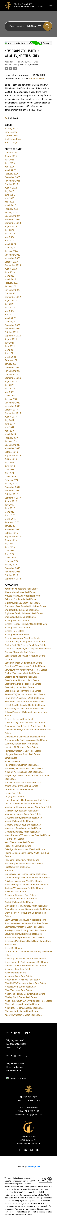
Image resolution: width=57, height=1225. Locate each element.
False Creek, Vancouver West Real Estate (25, 698)
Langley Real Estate (14, 796)
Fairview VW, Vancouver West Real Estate (25, 694)
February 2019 (12, 438)
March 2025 (10, 205)
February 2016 (12, 561)
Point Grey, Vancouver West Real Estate (24, 863)
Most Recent (11, 152)
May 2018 (9, 469)
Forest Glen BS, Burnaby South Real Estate (25, 705)
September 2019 (13, 413)
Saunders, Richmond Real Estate (20, 895)
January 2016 (11, 564)
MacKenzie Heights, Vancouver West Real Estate (28, 807)
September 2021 (13, 335)
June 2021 (10, 346)
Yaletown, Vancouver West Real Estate (23, 1015)
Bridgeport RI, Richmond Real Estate (22, 610)
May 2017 (9, 512)
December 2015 (12, 568)
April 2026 (10, 166)
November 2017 (12, 490)
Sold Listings (11, 142)
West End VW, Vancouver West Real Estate (25, 983)
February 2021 (12, 360)
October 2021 (11, 332)
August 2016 (11, 540)
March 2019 (10, 434)
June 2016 (10, 547)
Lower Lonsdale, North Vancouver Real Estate (27, 800)
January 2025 (11, 212)
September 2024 (13, 223)
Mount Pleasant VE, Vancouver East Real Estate (27, 835)
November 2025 (12, 180)
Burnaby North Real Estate (17, 627)
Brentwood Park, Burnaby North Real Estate (25, 606)
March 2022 (10, 318)
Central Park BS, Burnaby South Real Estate (25, 645)
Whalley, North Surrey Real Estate (26, 65)
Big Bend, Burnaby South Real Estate (22, 603)
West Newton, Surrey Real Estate (21, 986)
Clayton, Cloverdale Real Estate (20, 652)
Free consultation (14, 1070)
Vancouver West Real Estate (18, 976)
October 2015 (11, 575)
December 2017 (12, 487)
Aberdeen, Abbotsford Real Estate (21, 588)
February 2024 (12, 247)
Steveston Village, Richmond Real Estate (24, 937)
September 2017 (13, 497)
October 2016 (11, 533)
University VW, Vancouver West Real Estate (25, 958)
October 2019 (11, 409)
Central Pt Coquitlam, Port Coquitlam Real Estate (28, 648)
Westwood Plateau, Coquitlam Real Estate (25, 994)
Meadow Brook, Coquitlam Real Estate (23, 824)
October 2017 (11, 494)
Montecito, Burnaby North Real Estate (23, 831)
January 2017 (11, 526)
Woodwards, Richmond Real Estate (21, 1011)
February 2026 (12, 173)
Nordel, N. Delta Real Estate (18, 846)
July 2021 (9, 343)
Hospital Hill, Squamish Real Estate (22, 765)
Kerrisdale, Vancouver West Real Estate (24, 768)
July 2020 (9, 385)
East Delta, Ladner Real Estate (19, 687)
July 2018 (9, 462)
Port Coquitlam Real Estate (18, 867)
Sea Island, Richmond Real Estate (21, 898)
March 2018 (10, 476)
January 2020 (11, 399)
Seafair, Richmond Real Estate (19, 902)
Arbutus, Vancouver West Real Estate (22, 595)
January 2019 (11, 441)
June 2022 (10, 307)
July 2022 (9, 304)
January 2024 (11, 251)
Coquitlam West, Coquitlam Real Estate (23, 662)
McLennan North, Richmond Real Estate (23, 817)
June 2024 (10, 233)
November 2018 (12, 448)
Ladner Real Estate (14, 793)
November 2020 (12, 371)
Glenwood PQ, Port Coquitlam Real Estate (25, 722)
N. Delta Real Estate (14, 838)
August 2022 (11, 300)
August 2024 (11, 226)
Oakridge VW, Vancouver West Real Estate (25, 849)
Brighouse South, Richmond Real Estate (24, 613)
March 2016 (10, 557)
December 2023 (12, 254)
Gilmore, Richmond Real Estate (19, 719)
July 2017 (9, 505)
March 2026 (10, 170)
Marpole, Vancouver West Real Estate (23, 814)
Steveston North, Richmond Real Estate (23, 934)
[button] (20, 1150)
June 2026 (10, 163)
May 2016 (9, 550)
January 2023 (11, 286)
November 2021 (12, 328)
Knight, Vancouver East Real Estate (21, 786)
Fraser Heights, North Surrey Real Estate (24, 708)
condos (8, 659)
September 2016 (13, 536)
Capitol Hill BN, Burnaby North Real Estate (25, 641)
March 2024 (10, 244)
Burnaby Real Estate (14, 631)
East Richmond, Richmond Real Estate (23, 691)
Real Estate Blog (13, 139)
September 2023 (13, 265)
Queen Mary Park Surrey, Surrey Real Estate (26, 874)
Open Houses (11, 135)
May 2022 (9, 311)
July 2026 (9, 159)
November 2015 (12, 571)
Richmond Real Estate (15, 891)
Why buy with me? (15, 1040)
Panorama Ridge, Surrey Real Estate (22, 860)
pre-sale (9, 870)
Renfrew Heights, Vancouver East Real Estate (26, 884)
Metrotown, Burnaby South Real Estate (23, 828)
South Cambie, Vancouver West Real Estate (25, 920)
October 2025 (11, 184)
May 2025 (9, 198)
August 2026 (11, 156)
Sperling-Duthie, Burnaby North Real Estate (25, 930)
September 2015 (13, 578)
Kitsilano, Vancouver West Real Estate (23, 782)
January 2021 (11, 364)
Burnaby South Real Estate (17, 634)
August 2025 (11, 187)
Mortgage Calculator (16, 1044)
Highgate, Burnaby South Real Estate (22, 754)
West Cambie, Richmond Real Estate (22, 979)
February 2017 (12, 522)
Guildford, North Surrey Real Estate (21, 743)
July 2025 (9, 191)
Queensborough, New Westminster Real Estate (27, 877)
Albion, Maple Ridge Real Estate (20, 592)
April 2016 (10, 554)
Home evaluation (14, 1067)
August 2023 (11, 269)
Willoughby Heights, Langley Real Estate (24, 1008)
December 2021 (12, 325)
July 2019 (9, 420)
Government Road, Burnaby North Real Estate (26, 726)
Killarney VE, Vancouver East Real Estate (24, 772)
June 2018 (10, 466)
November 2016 (12, 529)
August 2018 (11, 459)
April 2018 (10, 473)
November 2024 (12, 219)
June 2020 (10, 388)
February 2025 (12, 209)
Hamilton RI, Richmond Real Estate (21, 747)
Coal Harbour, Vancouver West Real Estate (25, 655)
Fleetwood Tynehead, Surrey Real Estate (24, 701)
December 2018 (12, 445)
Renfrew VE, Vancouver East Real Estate (24, 888)
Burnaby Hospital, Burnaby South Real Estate (26, 624)
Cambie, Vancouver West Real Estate (22, 638)
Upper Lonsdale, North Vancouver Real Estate (26, 962)
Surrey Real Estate (13, 948)
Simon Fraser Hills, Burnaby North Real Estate (27, 906)
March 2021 (10, 357)
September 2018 (13, 455)
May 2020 (9, 392)
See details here (37, 78)
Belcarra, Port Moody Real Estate (21, 599)
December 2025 (12, 177)
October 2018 (11, 452)
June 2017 (10, 508)
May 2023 (9, 276)
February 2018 (12, 480)
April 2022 (10, 314)
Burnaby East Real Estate (17, 620)
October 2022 (11, 293)
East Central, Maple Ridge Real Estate (23, 684)
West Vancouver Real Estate (18, 990)
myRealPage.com (33, 1166)
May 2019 (9, 427)
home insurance (12, 761)
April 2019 (10, 430)
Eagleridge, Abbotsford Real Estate (22, 677)
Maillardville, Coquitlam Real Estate (22, 810)
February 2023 (12, 283)
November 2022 (12, 290)
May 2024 (9, 237)
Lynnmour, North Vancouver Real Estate (23, 803)
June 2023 (10, 272)
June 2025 (10, 195)
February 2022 (12, 321)
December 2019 (12, 402)
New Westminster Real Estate (19, 842)
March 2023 (10, 279)
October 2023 (11, 261)
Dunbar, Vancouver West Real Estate (22, 673)
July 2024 (9, 230)
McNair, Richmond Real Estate (19, 821)
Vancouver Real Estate (15, 972)
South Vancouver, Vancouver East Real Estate (26, 923)
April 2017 (10, 515)
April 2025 (10, 202)
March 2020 (10, 395)
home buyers (11, 758)
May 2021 (9, 350)
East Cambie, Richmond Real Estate (22, 680)
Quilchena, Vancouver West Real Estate (23, 881)
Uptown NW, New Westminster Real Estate (25, 965)
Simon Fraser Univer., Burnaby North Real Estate (27, 909)
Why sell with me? (15, 1063)
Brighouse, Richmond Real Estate (21, 617)
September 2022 (13, 297)
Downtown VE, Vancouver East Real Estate (25, 666)
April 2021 (10, 353)
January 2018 (11, 483)
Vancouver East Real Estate (18, 969)
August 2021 (11, 339)
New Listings (11, 132)
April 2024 (10, 240)
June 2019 (10, 423)
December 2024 (12, 216)
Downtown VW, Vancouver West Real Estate (26, 670)
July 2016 (9, 543)
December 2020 (12, 367)
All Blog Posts (12, 128)
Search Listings (13, 1047)
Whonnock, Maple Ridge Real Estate (22, 1004)
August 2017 (11, 501)
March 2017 (10, 519)
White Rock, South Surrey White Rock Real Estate (28, 1001)
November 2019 (12, 406)
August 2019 (11, 416)
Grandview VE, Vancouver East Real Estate (25, 736)
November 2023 (12, 258)
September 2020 (13, 378)
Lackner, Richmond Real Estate (19, 789)
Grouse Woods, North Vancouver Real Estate (26, 740)
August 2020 (11, 381)
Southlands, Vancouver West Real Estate (24, 927)
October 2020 (11, 374)
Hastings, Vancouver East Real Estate (23, 751)
